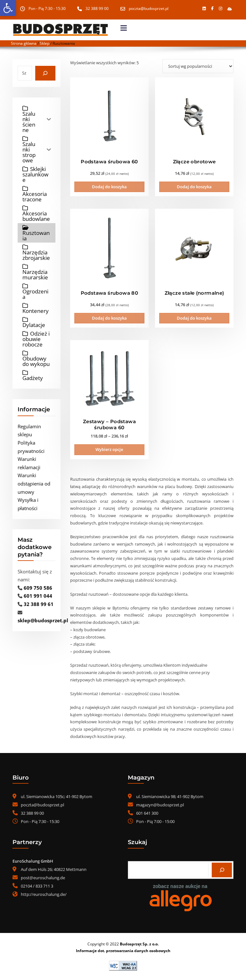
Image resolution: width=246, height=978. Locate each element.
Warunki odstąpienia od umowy (34, 483)
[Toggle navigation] (123, 28)
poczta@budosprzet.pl (148, 8)
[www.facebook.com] (212, 8)
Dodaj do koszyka (109, 187)
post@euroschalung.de (43, 878)
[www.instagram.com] (220, 8)
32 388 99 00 (97, 8)
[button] (8, 8)
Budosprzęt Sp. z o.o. (139, 944)
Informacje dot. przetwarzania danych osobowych (123, 950)
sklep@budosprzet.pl (43, 620)
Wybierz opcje (109, 449)
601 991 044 (38, 596)
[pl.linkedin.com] (204, 8)
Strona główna (24, 43)
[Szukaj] (45, 73)
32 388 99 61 (38, 604)
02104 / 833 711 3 (37, 886)
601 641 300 (147, 813)
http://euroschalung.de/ (44, 894)
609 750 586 (38, 588)
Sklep (44, 43)
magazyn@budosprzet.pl (160, 805)
